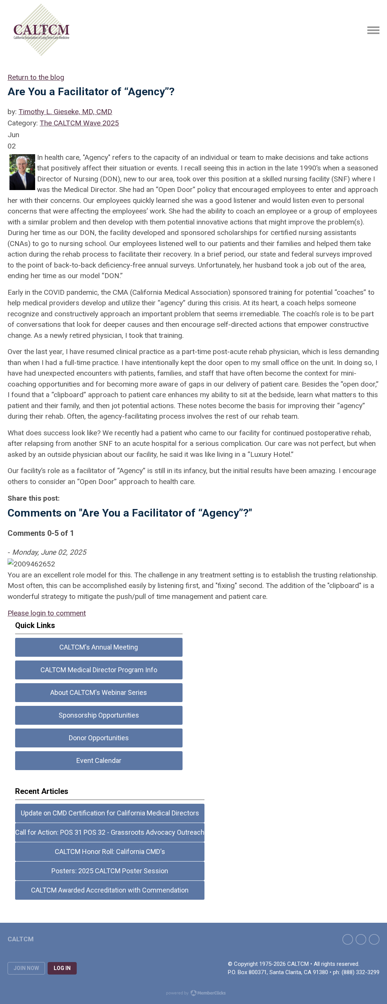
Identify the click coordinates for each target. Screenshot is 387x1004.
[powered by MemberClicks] (193, 993)
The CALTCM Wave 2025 (79, 123)
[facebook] (347, 939)
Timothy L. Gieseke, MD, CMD (65, 111)
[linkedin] (374, 939)
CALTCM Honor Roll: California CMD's (110, 851)
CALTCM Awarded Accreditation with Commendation (110, 890)
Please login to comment (47, 613)
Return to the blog (36, 77)
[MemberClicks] (42, 30)
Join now (26, 968)
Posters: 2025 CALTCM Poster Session (109, 871)
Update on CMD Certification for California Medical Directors (110, 813)
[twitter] (361, 939)
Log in (62, 968)
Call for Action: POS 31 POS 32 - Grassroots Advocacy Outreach (109, 832)
